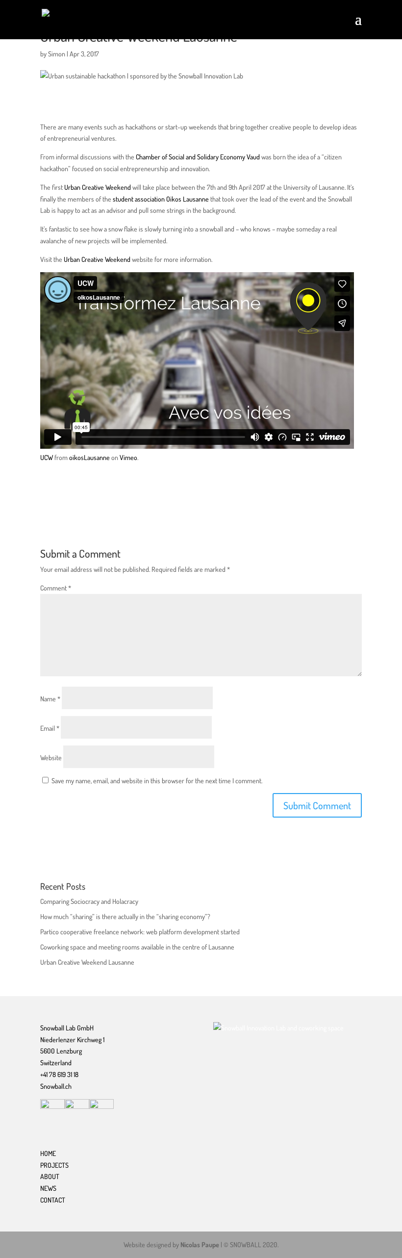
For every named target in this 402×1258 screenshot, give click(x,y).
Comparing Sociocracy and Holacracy (89, 901)
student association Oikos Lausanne (161, 199)
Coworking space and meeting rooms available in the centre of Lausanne (137, 947)
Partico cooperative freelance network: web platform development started (140, 931)
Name (50, 698)
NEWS (48, 1188)
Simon (56, 54)
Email (49, 728)
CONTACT (52, 1200)
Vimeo (128, 457)
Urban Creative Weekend (97, 187)
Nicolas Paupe (199, 1244)
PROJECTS (54, 1165)
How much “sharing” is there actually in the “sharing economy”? (125, 916)
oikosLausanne (89, 457)
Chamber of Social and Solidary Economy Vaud (197, 157)
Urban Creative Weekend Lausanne (87, 962)
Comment (55, 588)
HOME (48, 1153)
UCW (46, 457)
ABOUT (49, 1176)
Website (51, 757)
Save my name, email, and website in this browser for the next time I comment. (156, 780)
